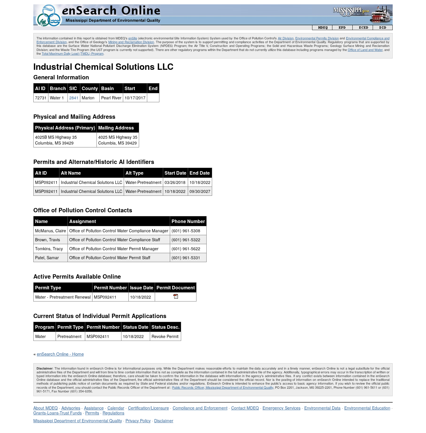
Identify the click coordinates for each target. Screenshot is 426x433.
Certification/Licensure (148, 408)
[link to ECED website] (363, 28)
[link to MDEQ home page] (322, 28)
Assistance (94, 408)
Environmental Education (367, 408)
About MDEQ (45, 408)
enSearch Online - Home (60, 354)
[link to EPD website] (342, 28)
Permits (92, 413)
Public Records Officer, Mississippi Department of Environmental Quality (222, 387)
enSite (132, 38)
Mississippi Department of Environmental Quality (77, 420)
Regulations (113, 413)
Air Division (286, 38)
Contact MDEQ (245, 408)
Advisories (70, 408)
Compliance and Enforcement (200, 408)
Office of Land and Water (365, 49)
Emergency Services (282, 408)
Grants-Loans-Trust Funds (57, 413)
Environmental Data (322, 408)
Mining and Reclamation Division (131, 41)
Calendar (116, 408)
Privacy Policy (138, 420)
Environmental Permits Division (317, 38)
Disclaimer (163, 420)
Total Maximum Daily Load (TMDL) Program (72, 53)
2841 (74, 98)
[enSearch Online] (97, 6)
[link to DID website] (383, 28)
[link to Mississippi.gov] (352, 7)
